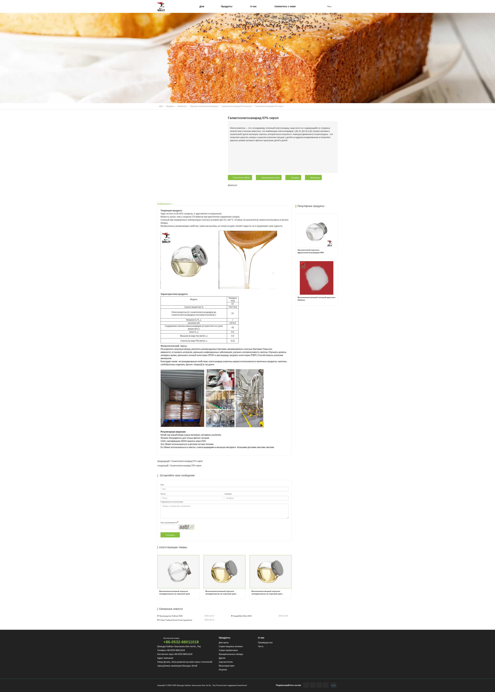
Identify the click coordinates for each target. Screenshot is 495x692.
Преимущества (265, 642)
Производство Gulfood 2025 (171, 616)
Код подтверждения (168, 522)
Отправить (170, 535)
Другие (222, 658)
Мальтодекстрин (226, 666)
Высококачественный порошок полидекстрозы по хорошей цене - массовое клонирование (221, 592)
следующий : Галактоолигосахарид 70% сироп (179, 465)
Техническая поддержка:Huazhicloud (231, 685)
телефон (228, 494)
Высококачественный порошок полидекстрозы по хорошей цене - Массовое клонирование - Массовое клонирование (268, 592)
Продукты (170, 106)
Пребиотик (182, 106)
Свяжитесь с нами (285, 6)
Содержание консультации (171, 502)
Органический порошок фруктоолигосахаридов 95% (311, 251)
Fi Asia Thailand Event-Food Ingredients (175, 620)
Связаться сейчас (241, 177)
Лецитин (223, 670)
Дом (201, 6)
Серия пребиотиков (228, 650)
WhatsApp (315, 178)
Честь (260, 646)
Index (333, 685)
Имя (162, 485)
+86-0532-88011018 (181, 642)
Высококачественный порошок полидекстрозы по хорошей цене (174, 592)
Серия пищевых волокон (231, 646)
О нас (261, 637)
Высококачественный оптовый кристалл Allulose (317, 298)
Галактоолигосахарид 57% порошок (236, 106)
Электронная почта (270, 178)
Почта (163, 494)
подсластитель (226, 662)
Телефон (295, 178)
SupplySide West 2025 (242, 616)
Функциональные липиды (231, 654)
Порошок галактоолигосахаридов (204, 106)
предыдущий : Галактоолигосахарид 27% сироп (180, 461)
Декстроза (224, 642)
